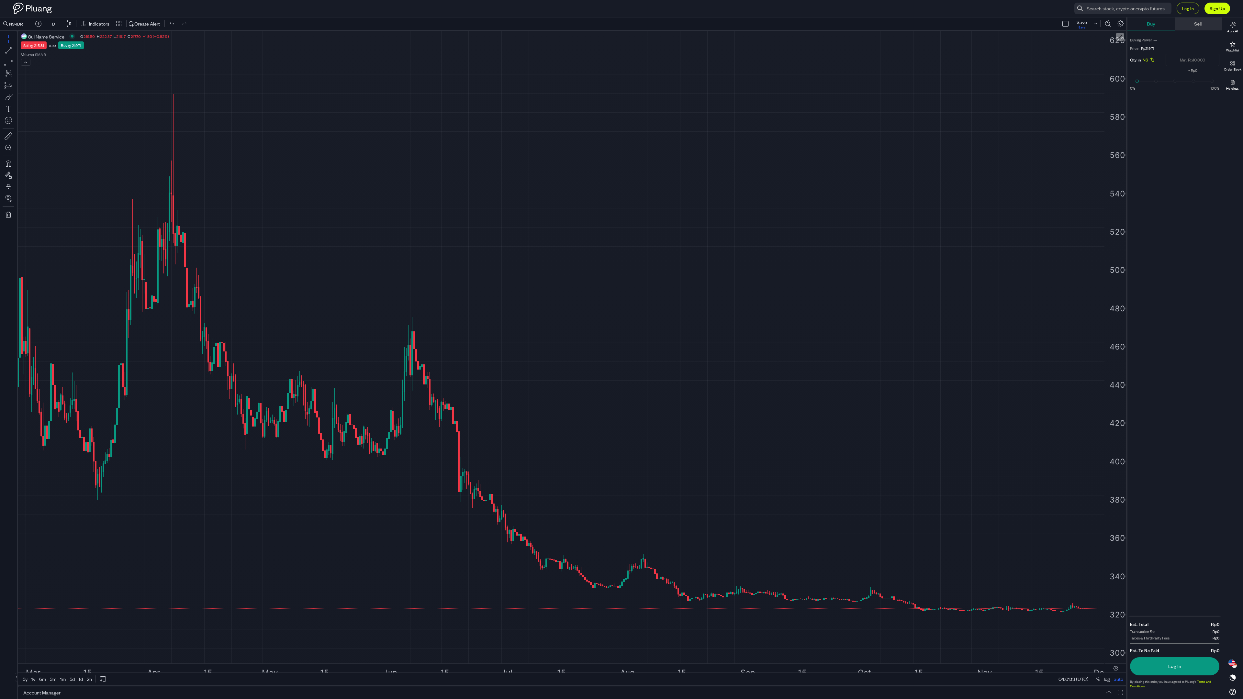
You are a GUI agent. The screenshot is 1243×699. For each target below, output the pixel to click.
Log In (1188, 8)
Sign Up (1217, 8)
